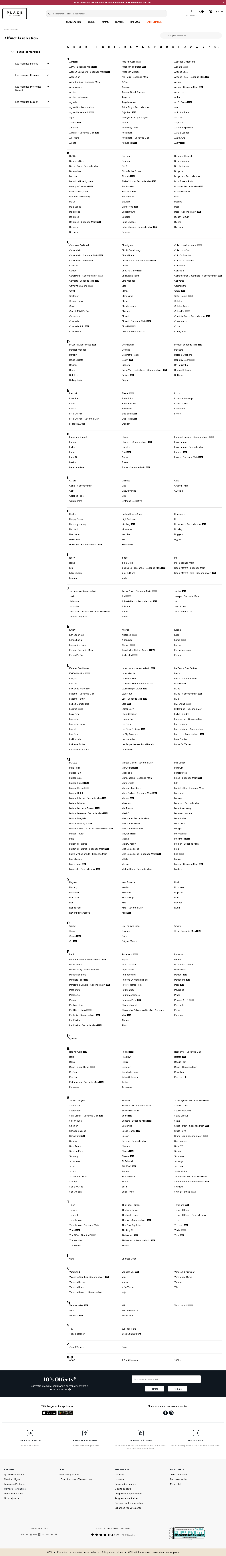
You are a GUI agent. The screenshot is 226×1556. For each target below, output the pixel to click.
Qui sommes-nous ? (14, 1474)
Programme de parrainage (128, 1493)
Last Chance (154, 22)
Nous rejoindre (11, 1498)
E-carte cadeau (123, 1488)
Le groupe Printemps (15, 1484)
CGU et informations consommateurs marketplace (153, 1552)
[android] (65, 1413)
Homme (105, 22)
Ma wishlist (175, 1484)
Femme (91, 22)
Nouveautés (73, 22)
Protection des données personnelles (76, 1552)
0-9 (216, 47)
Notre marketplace (13, 1493)
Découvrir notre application (129, 1503)
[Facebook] (165, 1413)
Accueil (7, 29)
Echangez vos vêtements (128, 1508)
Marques (135, 22)
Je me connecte (178, 1474)
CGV (49, 1552)
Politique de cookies (112, 1552)
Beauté (119, 22)
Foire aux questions (69, 1474)
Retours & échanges (125, 1484)
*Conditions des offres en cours (75, 1479)
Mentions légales (13, 1479)
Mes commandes (178, 1479)
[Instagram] (171, 1413)
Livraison (119, 1479)
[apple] (49, 1413)
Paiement (119, 1474)
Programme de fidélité (126, 1498)
